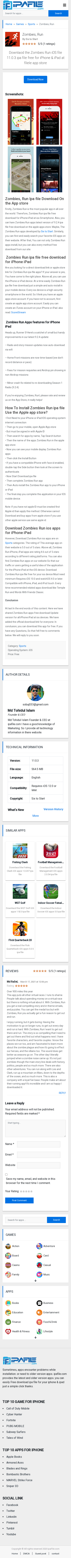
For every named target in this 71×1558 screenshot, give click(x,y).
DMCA (26, 1553)
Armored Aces (15, 1462)
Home (9, 24)
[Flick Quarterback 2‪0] (20, 927)
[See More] (35, 1280)
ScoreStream (18, 312)
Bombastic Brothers (18, 1474)
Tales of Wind (14, 1437)
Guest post (40, 1553)
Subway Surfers (16, 1432)
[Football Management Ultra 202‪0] (51, 849)
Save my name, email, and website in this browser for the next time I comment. (30, 1181)
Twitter (10, 1511)
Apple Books (14, 1456)
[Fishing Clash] (20, 849)
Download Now (35, 79)
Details (20, 877)
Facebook (12, 1505)
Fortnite (11, 1420)
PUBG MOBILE (15, 1426)
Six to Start (47, 231)
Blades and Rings (16, 1468)
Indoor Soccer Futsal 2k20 (53, 903)
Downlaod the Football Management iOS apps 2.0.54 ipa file (51, 871)
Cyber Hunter (14, 1414)
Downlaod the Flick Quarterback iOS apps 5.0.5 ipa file (20, 949)
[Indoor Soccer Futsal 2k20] (51, 890)
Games (20, 24)
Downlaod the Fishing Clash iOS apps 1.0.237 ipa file (20, 871)
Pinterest (12, 1522)
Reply (62, 1093)
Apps (9, 1291)
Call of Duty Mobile (17, 1408)
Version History (53, 809)
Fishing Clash (20, 862)
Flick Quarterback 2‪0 (20, 940)
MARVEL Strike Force (19, 1480)
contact (55, 1553)
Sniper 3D (12, 1486)
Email (9, 1154)
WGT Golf (20, 903)
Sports (31, 24)
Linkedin (11, 1516)
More (35, 815)
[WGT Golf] (20, 890)
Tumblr (10, 1528)
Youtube (11, 1534)
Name (9, 1144)
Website (10, 1165)
